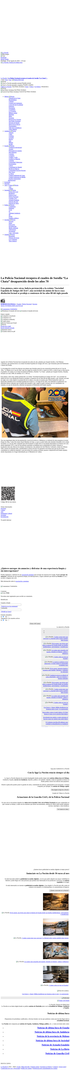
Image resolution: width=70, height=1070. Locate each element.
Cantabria (11, 155)
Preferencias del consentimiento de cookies (45, 1068)
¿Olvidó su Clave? (6, 611)
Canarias (11, 154)
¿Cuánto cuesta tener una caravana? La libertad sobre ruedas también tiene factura (55, 638)
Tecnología (12, 231)
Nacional (3, 508)
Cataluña (11, 160)
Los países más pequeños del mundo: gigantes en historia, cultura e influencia (57, 651)
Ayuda (18, 1067)
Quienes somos (35, 1067)
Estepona (11, 106)
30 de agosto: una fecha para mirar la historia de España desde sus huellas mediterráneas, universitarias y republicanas (55, 645)
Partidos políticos (14, 218)
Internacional (11, 180)
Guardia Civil (13, 198)
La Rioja (11, 174)
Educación (12, 224)
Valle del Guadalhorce (15, 128)
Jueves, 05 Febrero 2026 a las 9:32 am (12, 305)
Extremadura (12, 164)
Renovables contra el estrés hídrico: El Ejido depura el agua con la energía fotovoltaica (55, 713)
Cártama (11, 101)
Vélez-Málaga (13, 129)
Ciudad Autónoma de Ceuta (17, 175)
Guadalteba (12, 109)
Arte (10, 187)
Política (6, 205)
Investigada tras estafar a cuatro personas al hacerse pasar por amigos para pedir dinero (55, 718)
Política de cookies (26, 1068)
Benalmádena (13, 100)
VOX (10, 210)
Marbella (11, 114)
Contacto (55, 1067)
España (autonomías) (15, 178)
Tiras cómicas (13, 241)
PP (9, 215)
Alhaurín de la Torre (14, 98)
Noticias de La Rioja (59, 1049)
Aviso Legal (62, 1067)
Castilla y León (13, 157)
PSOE (10, 216)
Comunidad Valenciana (15, 162)
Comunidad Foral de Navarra (17, 170)
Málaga (6, 96)
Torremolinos (12, 126)
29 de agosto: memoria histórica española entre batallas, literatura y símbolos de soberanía (55, 670)
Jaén (10, 141)
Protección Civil (13, 192)
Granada (11, 137)
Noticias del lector (14, 238)
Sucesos (11, 221)
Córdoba (11, 136)
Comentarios (13, 309)
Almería (11, 132)
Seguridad (7, 190)
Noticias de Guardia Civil (57, 1053)
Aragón (11, 149)
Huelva (11, 139)
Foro (6, 80)
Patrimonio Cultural (6, 513)
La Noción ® (4, 1067)
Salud (10, 223)
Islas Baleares (13, 152)
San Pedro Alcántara (18, 86)
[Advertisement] (35, 13)
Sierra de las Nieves (14, 124)
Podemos (11, 208)
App (10, 80)
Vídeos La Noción (6, 86)
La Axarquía (12, 111)
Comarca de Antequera (15, 103)
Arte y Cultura (8, 185)
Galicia (11, 165)
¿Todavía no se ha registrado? (9, 606)
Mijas (10, 116)
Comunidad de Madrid (15, 167)
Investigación (12, 226)
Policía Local (12, 195)
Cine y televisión (13, 233)
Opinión (6, 234)
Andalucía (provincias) (15, 147)
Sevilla (11, 144)
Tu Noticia (37, 86)
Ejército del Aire (13, 201)
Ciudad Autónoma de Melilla (17, 177)
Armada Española (14, 200)
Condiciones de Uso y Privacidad (10, 1068)
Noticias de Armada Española (55, 1045)
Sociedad (7, 220)
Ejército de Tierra (14, 203)
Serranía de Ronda (14, 123)
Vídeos (31, 86)
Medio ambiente (13, 228)
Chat (2, 80)
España (6, 146)
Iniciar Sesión (5, 59)
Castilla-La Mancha (14, 159)
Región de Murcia (14, 169)
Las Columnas (13, 239)
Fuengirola (12, 108)
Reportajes (12, 236)
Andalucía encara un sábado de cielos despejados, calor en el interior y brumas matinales (57, 676)
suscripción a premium (22, 581)
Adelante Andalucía (14, 213)
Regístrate (3, 57)
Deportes (7, 183)
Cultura (11, 188)
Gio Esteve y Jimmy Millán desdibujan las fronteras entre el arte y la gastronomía (56, 708)
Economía (7, 182)
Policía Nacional (13, 197)
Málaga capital (13, 113)
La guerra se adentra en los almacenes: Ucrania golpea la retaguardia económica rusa (56, 663)
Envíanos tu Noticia (46, 1067)
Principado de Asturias (15, 151)
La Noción (4, 78)
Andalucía (7, 131)
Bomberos (12, 193)
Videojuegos (12, 229)
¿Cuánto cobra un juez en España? (59, 985)
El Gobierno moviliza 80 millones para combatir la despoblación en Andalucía (57, 723)
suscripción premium (28, 574)
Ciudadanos (12, 206)
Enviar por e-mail (6, 326)
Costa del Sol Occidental (16, 105)
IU (9, 211)
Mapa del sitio (25, 1067)
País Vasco (12, 172)
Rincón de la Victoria (15, 119)
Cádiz (10, 134)
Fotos (26, 86)
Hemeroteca (45, 86)
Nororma (11, 118)
